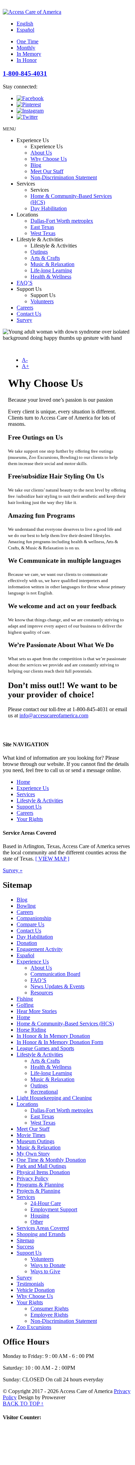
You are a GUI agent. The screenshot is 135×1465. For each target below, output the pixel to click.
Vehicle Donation (36, 1290)
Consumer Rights (49, 1308)
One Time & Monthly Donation (51, 1160)
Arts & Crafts (45, 258)
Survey (24, 320)
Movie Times (31, 1135)
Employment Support (53, 1209)
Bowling (26, 906)
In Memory (29, 54)
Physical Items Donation (43, 1172)
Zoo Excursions (34, 1327)
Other (36, 1222)
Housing (39, 1216)
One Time (27, 41)
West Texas (42, 233)
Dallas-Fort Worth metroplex (61, 221)
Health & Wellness (50, 277)
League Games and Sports (45, 1048)
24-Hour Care (45, 1203)
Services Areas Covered (43, 1228)
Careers (25, 307)
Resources (41, 992)
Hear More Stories (37, 1011)
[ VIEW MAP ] (52, 859)
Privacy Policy (32, 1178)
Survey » (12, 870)
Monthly (26, 48)
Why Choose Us (48, 159)
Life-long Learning (51, 270)
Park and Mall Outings (41, 1166)
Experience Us (33, 788)
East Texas (42, 227)
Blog (35, 165)
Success (25, 1247)
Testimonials (30, 1284)
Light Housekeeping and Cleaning (54, 1098)
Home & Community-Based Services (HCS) (65, 1023)
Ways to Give (45, 1271)
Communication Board (55, 974)
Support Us (29, 807)
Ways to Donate (47, 1265)
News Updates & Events (57, 986)
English (25, 24)
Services (26, 794)
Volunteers (42, 301)
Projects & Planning (38, 1191)
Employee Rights (49, 1315)
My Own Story (33, 1154)
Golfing (25, 1005)
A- (25, 360)
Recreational (44, 1092)
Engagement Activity (40, 949)
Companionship (34, 918)
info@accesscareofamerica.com (53, 715)
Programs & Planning (40, 1185)
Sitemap (25, 1240)
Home (23, 782)
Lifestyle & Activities (40, 800)
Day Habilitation (48, 208)
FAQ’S (25, 283)
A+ (25, 366)
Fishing (25, 999)
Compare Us (30, 924)
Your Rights (30, 819)
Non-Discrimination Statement (63, 177)
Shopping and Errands (41, 1234)
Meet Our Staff (46, 171)
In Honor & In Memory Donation (53, 1036)
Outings (39, 252)
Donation (27, 943)
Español (25, 30)
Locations (27, 1104)
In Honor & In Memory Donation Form (60, 1042)
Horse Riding (31, 1030)
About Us (41, 153)
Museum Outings (35, 1141)
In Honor (27, 60)
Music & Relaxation (52, 264)
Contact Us (29, 314)
